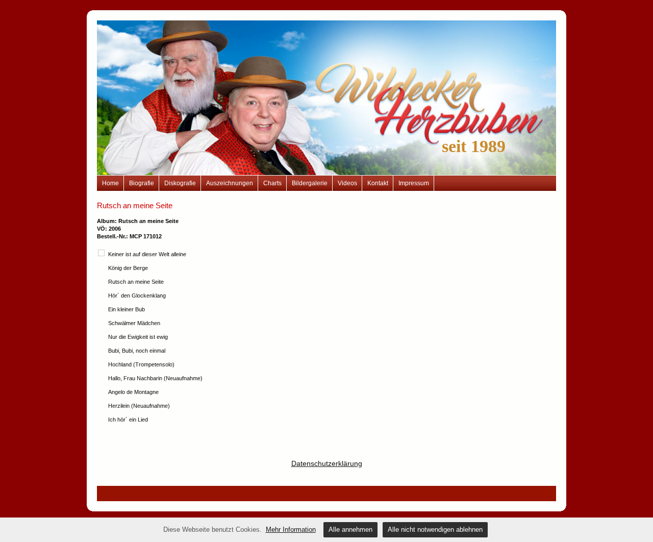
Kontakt (377, 183)
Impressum (413, 183)
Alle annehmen (350, 529)
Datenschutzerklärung (326, 463)
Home (110, 183)
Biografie (141, 183)
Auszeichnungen (229, 183)
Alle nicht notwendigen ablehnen (435, 529)
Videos (347, 183)
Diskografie (180, 183)
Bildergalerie (310, 183)
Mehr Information (291, 529)
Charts (272, 183)
